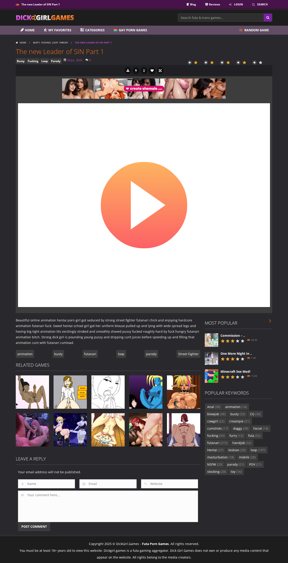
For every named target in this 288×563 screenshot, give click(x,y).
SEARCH (262, 4)
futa (254, 435)
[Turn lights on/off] (144, 70)
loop (121, 354)
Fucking (46, 42)
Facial (260, 428)
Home (23, 42)
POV (255, 464)
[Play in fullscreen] (160, 70)
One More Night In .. (236, 353)
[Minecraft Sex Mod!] (211, 375)
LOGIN (238, 4)
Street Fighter (188, 354)
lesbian (237, 450)
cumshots (217, 428)
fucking (216, 435)
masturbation (220, 457)
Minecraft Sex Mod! (235, 371)
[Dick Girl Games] (45, 17)
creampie (239, 421)
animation (25, 354)
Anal (213, 407)
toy (236, 471)
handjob (241, 443)
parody (151, 354)
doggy (240, 428)
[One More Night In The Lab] (211, 357)
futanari (90, 354)
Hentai (215, 450)
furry (236, 435)
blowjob (216, 414)
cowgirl (215, 421)
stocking (216, 471)
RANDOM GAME (256, 30)
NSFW (214, 464)
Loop (55, 42)
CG (255, 414)
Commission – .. (232, 335)
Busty (36, 42)
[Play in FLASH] (136, 70)
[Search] (268, 17)
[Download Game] (127, 70)
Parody (63, 42)
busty (58, 354)
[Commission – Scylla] (211, 339)
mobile (247, 457)
